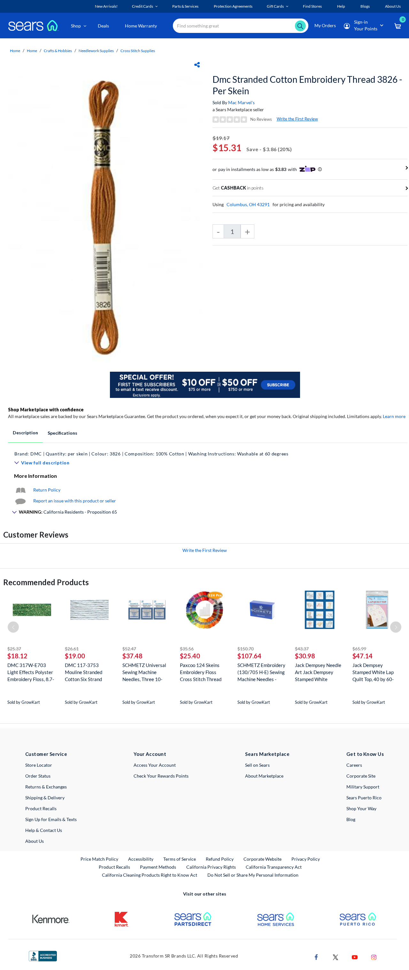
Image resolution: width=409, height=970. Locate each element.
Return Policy (46, 490)
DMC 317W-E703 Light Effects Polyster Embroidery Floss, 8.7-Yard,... (30, 672)
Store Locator (38, 765)
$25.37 (14, 648)
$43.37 (302, 648)
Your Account (150, 754)
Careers (354, 765)
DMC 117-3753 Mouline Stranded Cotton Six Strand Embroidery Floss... (84, 672)
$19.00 (75, 656)
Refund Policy (220, 859)
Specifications (62, 433)
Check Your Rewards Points (161, 776)
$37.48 (132, 656)
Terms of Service (179, 859)
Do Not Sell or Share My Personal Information (252, 875)
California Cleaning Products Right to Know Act (149, 875)
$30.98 (305, 656)
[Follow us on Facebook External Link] (316, 956)
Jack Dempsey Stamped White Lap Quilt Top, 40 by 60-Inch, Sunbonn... (373, 672)
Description (25, 432)
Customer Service (46, 754)
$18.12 (17, 656)
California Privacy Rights (211, 867)
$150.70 (245, 648)
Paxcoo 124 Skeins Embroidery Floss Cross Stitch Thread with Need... (200, 672)
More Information (35, 476)
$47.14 (362, 656)
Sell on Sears (257, 765)
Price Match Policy (99, 859)
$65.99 (359, 648)
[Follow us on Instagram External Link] (373, 956)
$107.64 (249, 656)
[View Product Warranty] (20, 490)
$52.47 (129, 648)
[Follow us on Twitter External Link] (335, 956)
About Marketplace (264, 776)
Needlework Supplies (96, 50)
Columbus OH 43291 (248, 204)
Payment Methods (158, 867)
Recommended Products (46, 582)
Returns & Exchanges (46, 786)
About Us (34, 841)
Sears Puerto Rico (364, 797)
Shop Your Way (361, 808)
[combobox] (240, 26)
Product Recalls (41, 808)
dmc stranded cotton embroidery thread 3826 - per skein (307, 85)
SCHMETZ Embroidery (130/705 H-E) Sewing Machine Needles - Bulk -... (261, 672)
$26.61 (72, 648)
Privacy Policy (305, 859)
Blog (350, 819)
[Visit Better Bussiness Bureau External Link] (43, 955)
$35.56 (187, 648)
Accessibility (140, 859)
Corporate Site (360, 776)
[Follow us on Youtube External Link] (354, 956)
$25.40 (190, 656)
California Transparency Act (274, 867)
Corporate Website (262, 859)
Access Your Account (155, 765)
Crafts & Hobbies (58, 50)
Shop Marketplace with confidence (46, 409)
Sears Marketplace (267, 754)
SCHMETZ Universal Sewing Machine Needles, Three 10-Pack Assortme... (144, 672)
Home (15, 50)
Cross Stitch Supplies (137, 50)
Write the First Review (297, 118)
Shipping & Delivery (45, 797)
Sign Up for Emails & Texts (51, 819)
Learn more (394, 416)
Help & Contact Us (43, 830)
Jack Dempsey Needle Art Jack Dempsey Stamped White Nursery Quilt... (318, 672)
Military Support (362, 786)
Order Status (37, 776)
